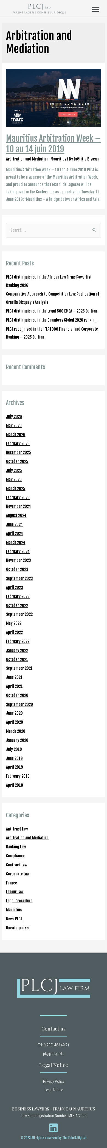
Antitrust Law (17, 829)
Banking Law (16, 846)
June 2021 (14, 677)
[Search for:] (53, 230)
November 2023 (18, 560)
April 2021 (14, 686)
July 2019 (14, 749)
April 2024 (14, 533)
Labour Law (14, 891)
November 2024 (18, 506)
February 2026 (18, 443)
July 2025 (14, 470)
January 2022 (17, 650)
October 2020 (17, 695)
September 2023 (19, 578)
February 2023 (18, 596)
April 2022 (14, 632)
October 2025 (17, 461)
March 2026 (15, 434)
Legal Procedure (19, 900)
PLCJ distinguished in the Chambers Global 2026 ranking (51, 320)
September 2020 (19, 704)
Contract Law (16, 865)
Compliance (15, 855)
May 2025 (14, 479)
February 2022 (17, 641)
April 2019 (14, 767)
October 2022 (17, 605)
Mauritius (58, 159)
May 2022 (13, 623)
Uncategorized (18, 928)
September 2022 (19, 614)
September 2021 (19, 668)
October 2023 (17, 569)
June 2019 (14, 758)
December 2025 (18, 452)
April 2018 (14, 785)
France (11, 883)
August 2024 (16, 515)
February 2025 (18, 497)
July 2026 (14, 416)
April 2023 (14, 587)
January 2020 (17, 740)
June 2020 (14, 713)
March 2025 (15, 488)
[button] (96, 9)
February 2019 (18, 776)
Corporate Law (17, 874)
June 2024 (14, 524)
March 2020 (15, 731)
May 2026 (14, 425)
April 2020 (14, 722)
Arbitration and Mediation (27, 159)
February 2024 (18, 551)
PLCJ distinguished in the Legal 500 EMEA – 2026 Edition (51, 311)
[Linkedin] (53, 1128)
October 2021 (17, 659)
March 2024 (15, 542)
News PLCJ (14, 918)
